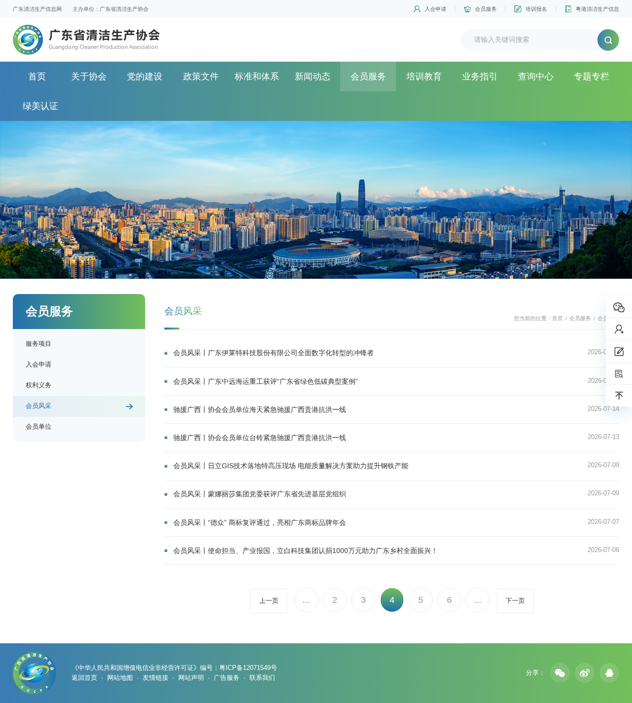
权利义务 (38, 385)
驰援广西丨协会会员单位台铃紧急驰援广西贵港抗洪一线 (259, 438)
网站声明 (191, 677)
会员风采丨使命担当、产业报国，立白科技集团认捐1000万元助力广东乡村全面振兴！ (305, 551)
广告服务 (226, 677)
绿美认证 (40, 106)
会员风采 (38, 405)
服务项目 (38, 343)
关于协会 (89, 76)
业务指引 (480, 76)
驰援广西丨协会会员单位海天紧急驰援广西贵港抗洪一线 (259, 409)
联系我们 (262, 677)
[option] (316, 200)
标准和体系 (257, 76)
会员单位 (38, 426)
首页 (37, 76)
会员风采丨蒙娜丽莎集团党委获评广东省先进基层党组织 (259, 494)
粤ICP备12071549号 (248, 667)
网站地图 (120, 677)
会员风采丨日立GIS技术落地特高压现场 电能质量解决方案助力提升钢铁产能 (290, 466)
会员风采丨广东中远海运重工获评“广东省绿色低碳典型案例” (265, 381)
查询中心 (535, 76)
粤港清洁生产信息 (597, 9)
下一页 (515, 600)
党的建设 (144, 76)
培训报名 (536, 9)
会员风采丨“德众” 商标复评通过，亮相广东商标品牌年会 (259, 522)
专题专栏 (591, 76)
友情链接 (155, 677)
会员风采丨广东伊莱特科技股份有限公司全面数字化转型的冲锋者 (273, 353)
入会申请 (435, 9)
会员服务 (486, 9)
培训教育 (424, 76)
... (306, 600)
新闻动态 (312, 76)
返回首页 (84, 677)
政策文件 (201, 76)
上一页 (268, 600)
